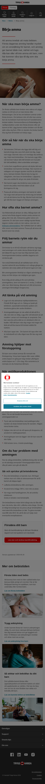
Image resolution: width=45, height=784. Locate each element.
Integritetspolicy (12, 395)
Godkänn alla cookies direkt (22, 406)
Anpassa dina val (22, 400)
